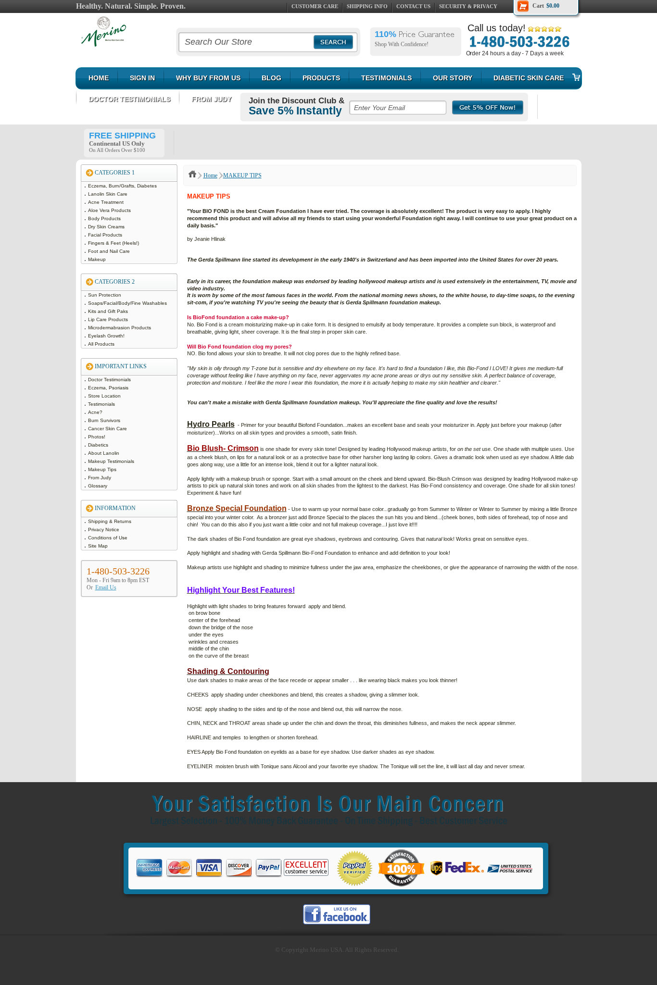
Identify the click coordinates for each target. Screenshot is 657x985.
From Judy (100, 477)
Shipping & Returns (110, 521)
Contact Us (413, 6)
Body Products (105, 218)
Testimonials (102, 404)
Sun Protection (105, 295)
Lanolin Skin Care (108, 194)
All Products (101, 344)
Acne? (95, 412)
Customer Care (314, 6)
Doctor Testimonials (110, 379)
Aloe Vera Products (110, 210)
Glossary (98, 485)
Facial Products (105, 234)
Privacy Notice (104, 529)
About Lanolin (104, 453)
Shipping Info (367, 6)
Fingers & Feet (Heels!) (114, 243)
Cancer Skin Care (108, 428)
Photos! (97, 436)
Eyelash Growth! (107, 335)
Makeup (97, 259)
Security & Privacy (468, 6)
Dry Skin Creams (107, 226)
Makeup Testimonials (111, 461)
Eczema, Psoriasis (108, 387)
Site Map (98, 546)
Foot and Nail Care (109, 251)
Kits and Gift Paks (108, 311)
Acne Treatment (106, 202)
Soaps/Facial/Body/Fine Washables (128, 303)
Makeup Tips (102, 469)
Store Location (105, 396)
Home (210, 175)
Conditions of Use (108, 537)
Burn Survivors (104, 420)
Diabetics (98, 445)
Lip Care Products (108, 319)
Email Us (105, 587)
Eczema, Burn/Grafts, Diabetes (123, 185)
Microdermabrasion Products (120, 327)
